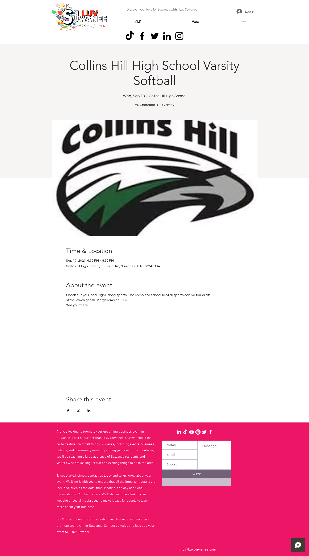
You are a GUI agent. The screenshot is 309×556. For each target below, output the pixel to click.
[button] (245, 21)
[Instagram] (179, 36)
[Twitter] (154, 36)
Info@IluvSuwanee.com (197, 549)
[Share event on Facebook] (68, 410)
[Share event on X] (78, 410)
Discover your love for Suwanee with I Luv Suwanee (162, 9)
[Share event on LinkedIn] (89, 410)
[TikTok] (129, 36)
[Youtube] (191, 432)
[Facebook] (142, 36)
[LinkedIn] (166, 36)
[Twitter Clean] (204, 432)
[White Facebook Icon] (210, 432)
